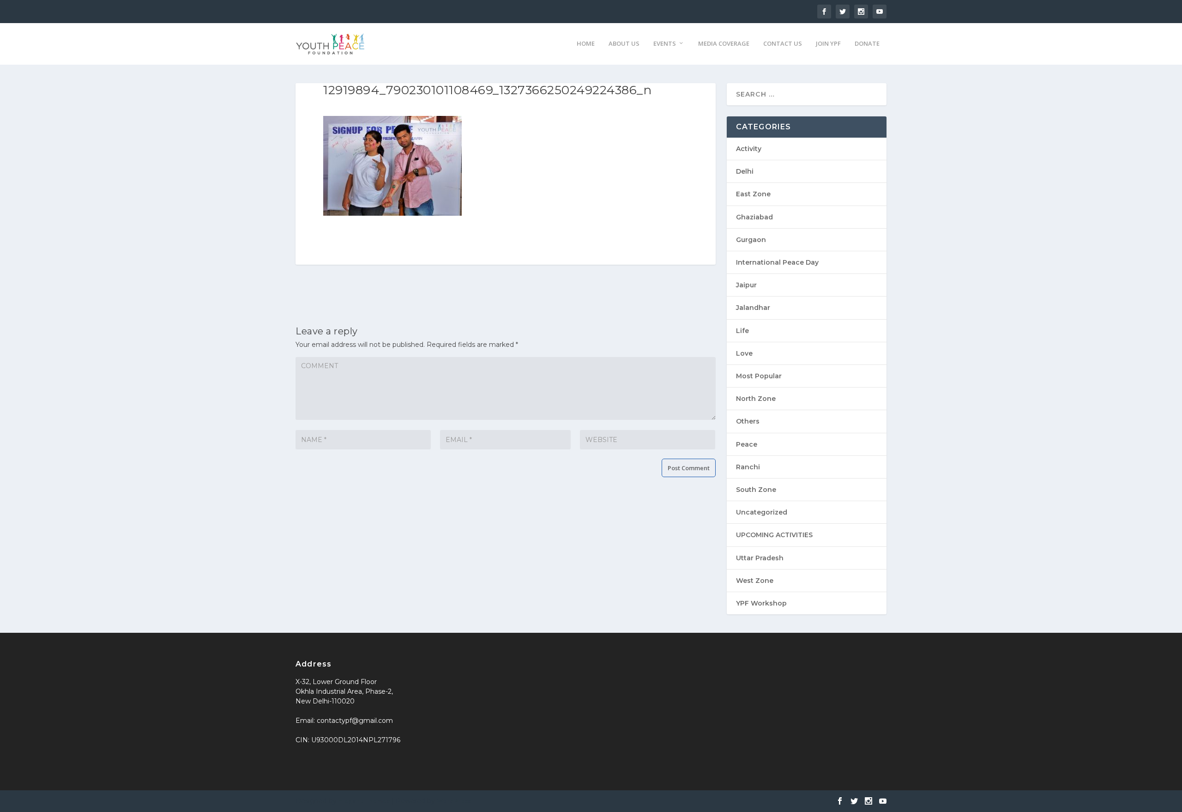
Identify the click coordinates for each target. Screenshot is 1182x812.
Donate (867, 44)
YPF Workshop (761, 603)
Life (742, 331)
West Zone (754, 580)
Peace (746, 444)
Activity (748, 149)
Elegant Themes (364, 801)
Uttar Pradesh (760, 558)
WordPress (454, 801)
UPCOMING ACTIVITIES (774, 535)
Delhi (745, 171)
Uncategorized (761, 512)
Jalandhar (753, 307)
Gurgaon (751, 240)
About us (624, 44)
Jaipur (746, 285)
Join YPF (828, 44)
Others (748, 421)
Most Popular (759, 376)
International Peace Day (777, 262)
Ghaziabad (754, 217)
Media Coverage (723, 44)
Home (586, 44)
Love (744, 353)
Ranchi (748, 467)
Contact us (782, 44)
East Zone (753, 194)
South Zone (756, 489)
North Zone (756, 398)
